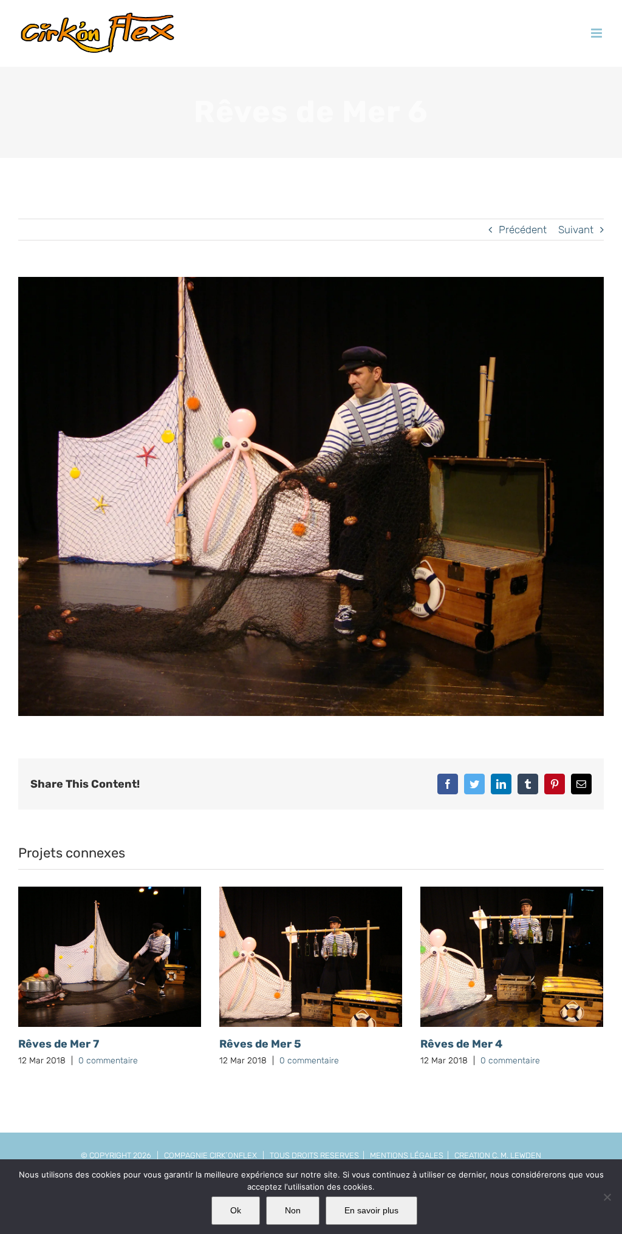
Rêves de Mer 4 (461, 1044)
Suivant (575, 229)
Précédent (523, 229)
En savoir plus (371, 1210)
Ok (235, 1210)
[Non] (607, 1197)
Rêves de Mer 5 (260, 1044)
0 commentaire (108, 1060)
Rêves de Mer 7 (58, 1044)
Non (293, 1210)
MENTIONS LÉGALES (406, 1155)
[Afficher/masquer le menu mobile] (597, 33)
